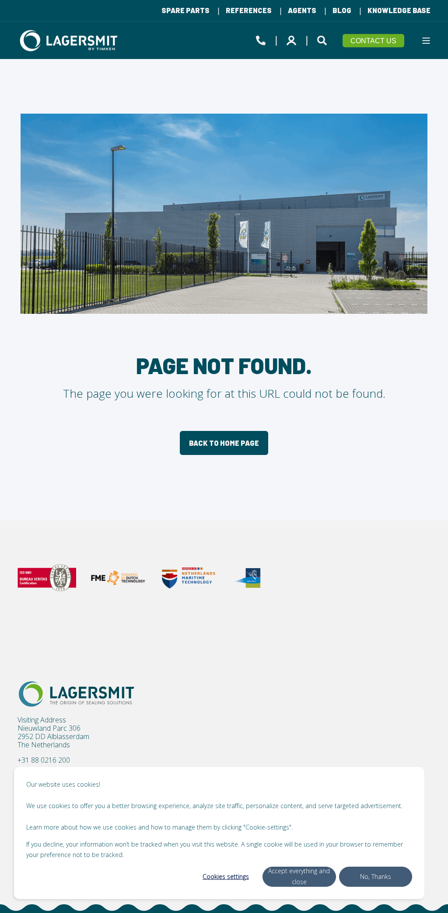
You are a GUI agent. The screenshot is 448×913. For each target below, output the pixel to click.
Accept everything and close (299, 876)
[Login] (293, 38)
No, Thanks (375, 876)
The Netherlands (44, 745)
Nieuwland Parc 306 (49, 728)
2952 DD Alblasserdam (53, 736)
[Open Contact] (261, 39)
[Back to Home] (70, 40)
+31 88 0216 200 (44, 760)
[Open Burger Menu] (426, 40)
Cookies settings (226, 876)
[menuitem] (185, 10)
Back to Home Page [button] (224, 443)
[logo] (77, 694)
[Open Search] (323, 38)
